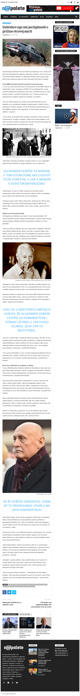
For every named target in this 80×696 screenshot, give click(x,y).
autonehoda (27, 584)
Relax (42, 17)
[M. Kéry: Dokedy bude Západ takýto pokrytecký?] (10, 622)
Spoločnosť (9, 21)
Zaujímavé (49, 17)
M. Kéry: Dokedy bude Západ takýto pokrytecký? (9, 631)
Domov (5, 17)
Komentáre (34, 17)
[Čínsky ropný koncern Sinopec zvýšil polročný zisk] (33, 663)
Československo (42, 584)
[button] (76, 17)
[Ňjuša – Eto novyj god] (66, 116)
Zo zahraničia (23, 17)
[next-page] (50, 614)
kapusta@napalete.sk (61, 653)
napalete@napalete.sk (61, 655)
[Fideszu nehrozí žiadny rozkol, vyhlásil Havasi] (33, 672)
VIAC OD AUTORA (25, 614)
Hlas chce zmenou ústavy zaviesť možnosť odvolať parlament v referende (43, 652)
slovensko (23, 586)
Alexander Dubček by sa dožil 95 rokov (11, 603)
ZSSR (33, 586)
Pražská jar (16, 586)
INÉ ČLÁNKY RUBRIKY (10, 614)
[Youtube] (78, 2)
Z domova (13, 17)
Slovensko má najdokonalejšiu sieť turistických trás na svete (41, 604)
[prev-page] (48, 614)
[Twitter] (74, 2)
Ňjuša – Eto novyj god (63, 125)
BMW (34, 584)
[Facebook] (68, 2)
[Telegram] (71, 2)
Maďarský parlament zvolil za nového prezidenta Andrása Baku (43, 632)
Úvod (3, 21)
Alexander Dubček (18, 584)
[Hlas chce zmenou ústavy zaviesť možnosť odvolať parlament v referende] (33, 651)
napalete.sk (6, 35)
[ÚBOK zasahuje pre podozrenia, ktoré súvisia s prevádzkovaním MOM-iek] (26, 622)
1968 (10, 584)
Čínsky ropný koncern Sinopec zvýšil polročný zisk (44, 661)
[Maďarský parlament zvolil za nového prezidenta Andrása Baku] (43, 622)
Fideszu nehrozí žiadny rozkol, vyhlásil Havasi (44, 670)
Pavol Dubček (7, 586)
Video (56, 17)
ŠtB (29, 586)
